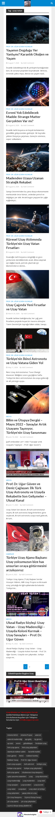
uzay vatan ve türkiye (37, 789)
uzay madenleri (29, 781)
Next (47, 666)
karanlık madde (34, 752)
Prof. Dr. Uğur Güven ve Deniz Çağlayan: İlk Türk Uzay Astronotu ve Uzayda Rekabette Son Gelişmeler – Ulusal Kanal (26, 492)
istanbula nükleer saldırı (16, 752)
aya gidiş (28, 739)
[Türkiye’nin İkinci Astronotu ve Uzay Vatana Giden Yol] (27, 340)
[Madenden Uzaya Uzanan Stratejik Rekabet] (27, 157)
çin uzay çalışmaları (28, 801)
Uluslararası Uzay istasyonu (32, 772)
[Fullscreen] (45, 701)
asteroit (38, 735)
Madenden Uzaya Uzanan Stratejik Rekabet (24, 180)
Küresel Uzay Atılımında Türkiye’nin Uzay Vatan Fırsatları (23, 243)
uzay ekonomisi (41, 776)
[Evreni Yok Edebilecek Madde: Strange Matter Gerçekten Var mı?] (27, 91)
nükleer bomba (32, 756)
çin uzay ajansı (12, 801)
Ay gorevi (37, 739)
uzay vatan (11, 789)
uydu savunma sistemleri (16, 776)
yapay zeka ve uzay (29, 793)
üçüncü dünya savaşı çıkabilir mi (19, 806)
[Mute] (40, 701)
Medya (9, 417)
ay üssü (10, 743)
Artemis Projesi (26, 735)
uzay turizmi (38, 785)
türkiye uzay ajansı (14, 768)
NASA (21, 756)
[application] (27, 690)
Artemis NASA (12, 735)
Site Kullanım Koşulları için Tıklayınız (21, 717)
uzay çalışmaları (13, 793)
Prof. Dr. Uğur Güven (15, 47)
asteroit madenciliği (14, 739)
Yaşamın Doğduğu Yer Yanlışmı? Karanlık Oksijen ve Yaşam (27, 54)
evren (18, 743)
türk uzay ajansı (13, 772)
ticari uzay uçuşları (14, 764)
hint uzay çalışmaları (29, 747)
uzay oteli (41, 781)
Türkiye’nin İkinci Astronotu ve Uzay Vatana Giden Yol (26, 361)
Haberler (10, 554)
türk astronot (29, 764)
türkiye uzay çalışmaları (32, 768)
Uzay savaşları (12, 785)
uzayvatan (22, 789)
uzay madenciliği (13, 781)
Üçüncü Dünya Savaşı (33, 797)
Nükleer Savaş (12, 760)
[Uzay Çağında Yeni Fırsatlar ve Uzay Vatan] (27, 284)
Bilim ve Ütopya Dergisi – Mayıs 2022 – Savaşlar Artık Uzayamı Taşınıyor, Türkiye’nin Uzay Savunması (26, 426)
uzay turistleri (26, 785)
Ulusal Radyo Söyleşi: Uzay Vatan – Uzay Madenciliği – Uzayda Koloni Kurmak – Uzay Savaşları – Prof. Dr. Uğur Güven (25, 631)
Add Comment (28, 63)
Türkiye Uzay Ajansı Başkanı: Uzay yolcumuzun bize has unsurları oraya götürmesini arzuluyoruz (26, 564)
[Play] (9, 701)
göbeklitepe (27, 743)
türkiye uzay (41, 764)
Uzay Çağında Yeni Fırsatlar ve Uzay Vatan (26, 307)
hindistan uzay (40, 743)
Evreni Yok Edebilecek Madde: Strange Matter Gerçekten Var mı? (23, 117)
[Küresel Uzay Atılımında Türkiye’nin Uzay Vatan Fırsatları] (27, 218)
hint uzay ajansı (13, 747)
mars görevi (11, 756)
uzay (31, 776)
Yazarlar (28, 47)
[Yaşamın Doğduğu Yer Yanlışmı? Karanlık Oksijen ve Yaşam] (27, 29)
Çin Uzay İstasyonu (14, 797)
